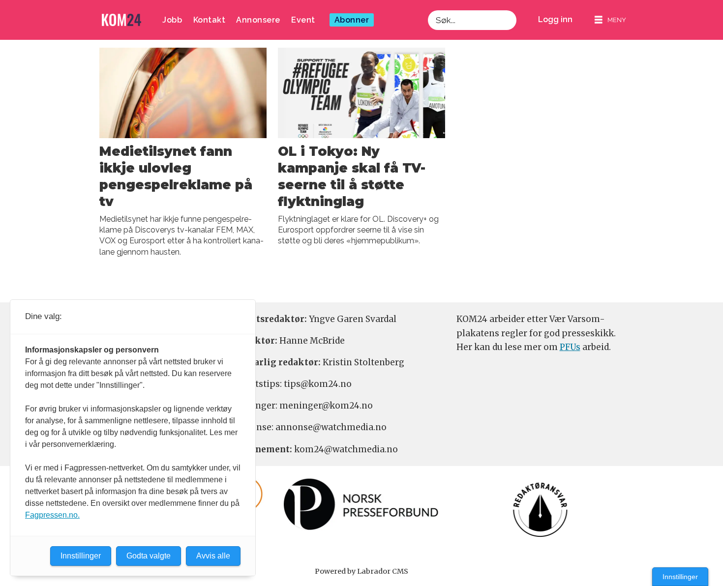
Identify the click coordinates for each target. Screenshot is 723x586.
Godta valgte (148, 556)
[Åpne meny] (610, 20)
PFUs (570, 347)
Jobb (172, 20)
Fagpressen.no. (52, 515)
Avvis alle (213, 556)
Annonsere (258, 20)
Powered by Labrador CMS (361, 571)
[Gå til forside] (121, 20)
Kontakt (209, 20)
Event (303, 20)
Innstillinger (680, 577)
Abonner (351, 20)
